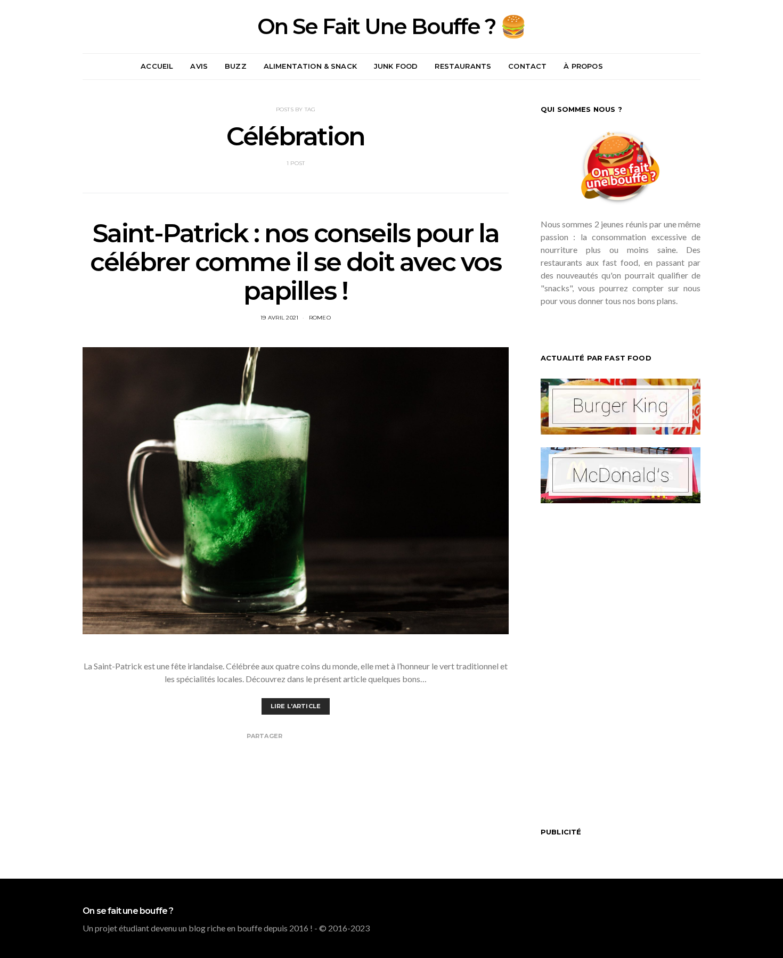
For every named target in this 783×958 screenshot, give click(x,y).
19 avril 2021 (279, 317)
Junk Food (396, 66)
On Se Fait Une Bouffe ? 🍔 (391, 26)
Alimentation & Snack (310, 66)
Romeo (320, 317)
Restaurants (463, 66)
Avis (199, 66)
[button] (697, 66)
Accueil (157, 66)
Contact (527, 66)
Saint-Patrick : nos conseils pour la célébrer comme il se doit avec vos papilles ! (295, 262)
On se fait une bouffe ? (128, 911)
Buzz (236, 66)
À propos (583, 66)
